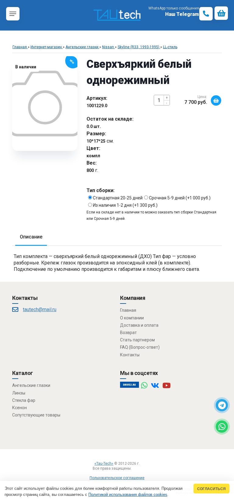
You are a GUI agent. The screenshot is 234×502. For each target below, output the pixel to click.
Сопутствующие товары (36, 415)
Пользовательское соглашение (117, 478)
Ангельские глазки (31, 385)
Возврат (128, 332)
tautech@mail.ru (39, 309)
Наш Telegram (182, 14)
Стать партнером (137, 339)
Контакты (130, 354)
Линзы (18, 393)
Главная (128, 310)
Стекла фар (23, 400)
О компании (132, 317)
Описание (31, 237)
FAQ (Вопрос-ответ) (140, 347)
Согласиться (211, 489)
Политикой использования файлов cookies (127, 494)
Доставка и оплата (139, 325)
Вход (137, 468)
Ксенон (19, 407)
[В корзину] (216, 100)
